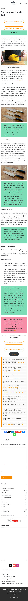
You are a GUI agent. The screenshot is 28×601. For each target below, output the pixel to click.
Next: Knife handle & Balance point (14, 28)
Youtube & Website (6, 497)
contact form (9, 424)
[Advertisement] (14, 543)
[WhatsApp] (14, 434)
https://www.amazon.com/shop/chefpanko (14, 392)
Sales (3, 506)
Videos (3, 499)
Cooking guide (5, 574)
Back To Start (14, 354)
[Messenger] (23, 432)
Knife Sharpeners (6, 492)
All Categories (5, 511)
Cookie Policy (18, 591)
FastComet (19, 594)
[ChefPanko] (14, 3)
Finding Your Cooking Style (8, 576)
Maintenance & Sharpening (8, 581)
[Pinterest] (15, 432)
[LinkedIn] (12, 432)
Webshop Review (6, 504)
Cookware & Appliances (7, 495)
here (15, 330)
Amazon (17, 378)
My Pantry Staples (7, 579)
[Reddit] (19, 432)
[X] (8, 432)
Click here (7, 375)
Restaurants (5, 502)
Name (2, 464)
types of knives (19, 80)
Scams (3, 509)
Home (3, 8)
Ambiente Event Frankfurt (8, 488)
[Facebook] (5, 432)
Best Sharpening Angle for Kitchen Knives (13, 583)
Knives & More (5, 490)
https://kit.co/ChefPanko (10, 387)
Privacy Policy (10, 591)
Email (2, 471)
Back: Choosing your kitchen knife (14, 21)
